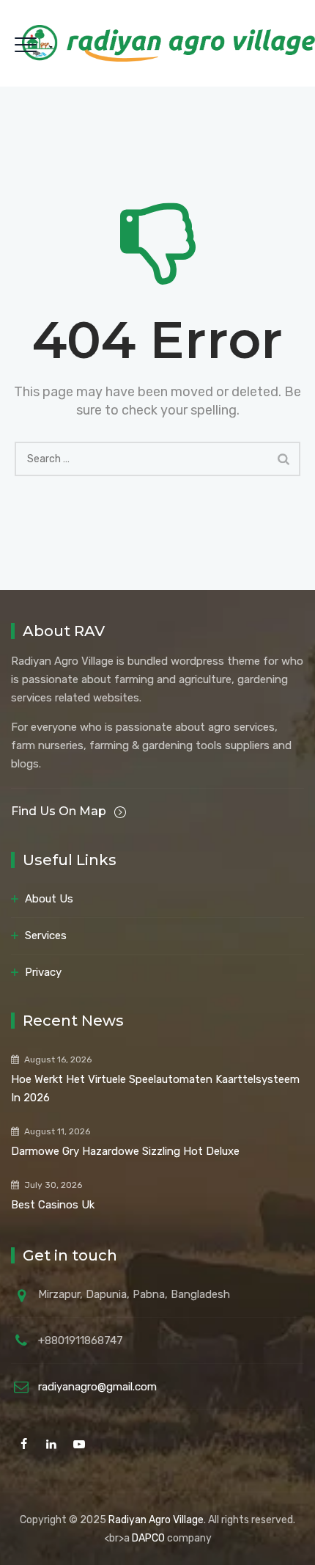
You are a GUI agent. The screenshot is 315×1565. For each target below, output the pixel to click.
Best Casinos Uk (52, 1204)
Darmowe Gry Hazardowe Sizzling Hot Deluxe (125, 1151)
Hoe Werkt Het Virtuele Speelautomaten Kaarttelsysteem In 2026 (155, 1088)
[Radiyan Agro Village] (168, 43)
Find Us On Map (60, 811)
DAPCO (148, 1538)
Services (46, 935)
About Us (49, 898)
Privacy (43, 972)
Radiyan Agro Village (156, 1520)
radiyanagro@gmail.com (97, 1386)
